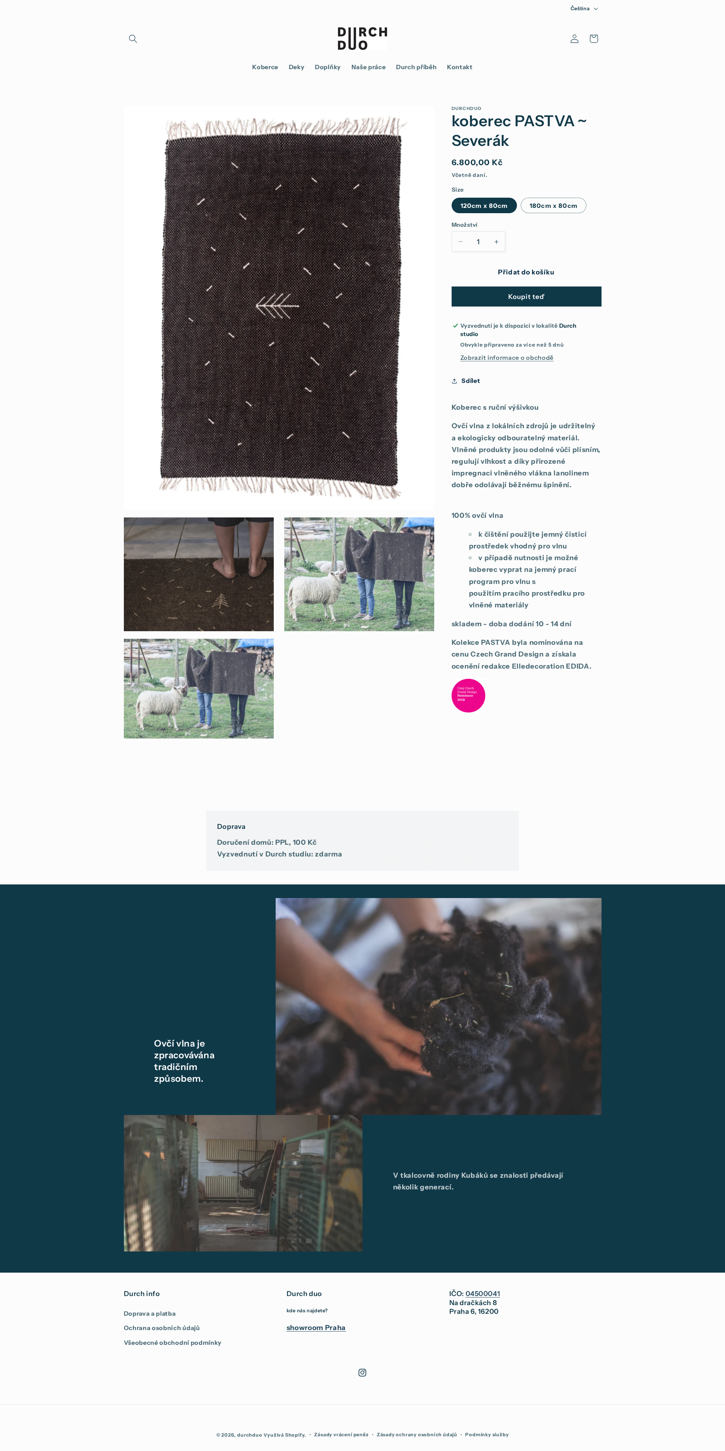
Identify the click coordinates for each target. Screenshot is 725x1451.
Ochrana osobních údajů (162, 1328)
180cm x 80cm (553, 205)
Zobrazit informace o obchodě (507, 357)
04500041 (483, 1294)
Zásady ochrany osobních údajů (417, 1434)
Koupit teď (526, 296)
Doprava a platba (150, 1313)
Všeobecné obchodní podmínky (173, 1342)
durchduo (249, 1435)
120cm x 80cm (484, 205)
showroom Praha (316, 1327)
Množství (465, 224)
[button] (133, 38)
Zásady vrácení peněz (341, 1434)
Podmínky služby (487, 1434)
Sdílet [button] (470, 380)
